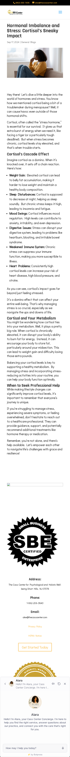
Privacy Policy (35, 626)
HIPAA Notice (35, 635)
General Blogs (28, 42)
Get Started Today (35, 647)
